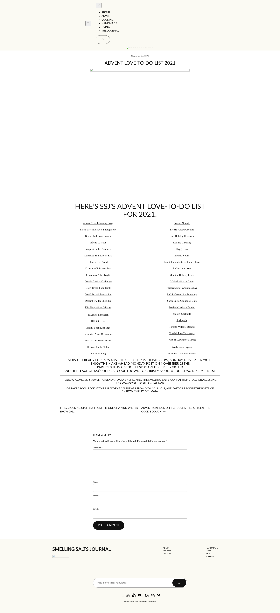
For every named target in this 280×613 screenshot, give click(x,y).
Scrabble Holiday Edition (182, 307)
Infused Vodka (182, 255)
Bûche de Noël (98, 242)
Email (96, 496)
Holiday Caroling (182, 242)
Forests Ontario (182, 223)
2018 (162, 388)
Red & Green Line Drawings (182, 294)
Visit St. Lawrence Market (182, 339)
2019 (155, 388)
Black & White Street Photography (98, 229)
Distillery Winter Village (98, 307)
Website (96, 509)
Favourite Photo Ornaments (98, 334)
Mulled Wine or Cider (181, 281)
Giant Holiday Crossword (182, 236)
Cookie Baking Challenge (98, 281)
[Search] (179, 583)
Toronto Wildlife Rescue (182, 326)
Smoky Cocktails (182, 313)
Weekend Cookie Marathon (182, 353)
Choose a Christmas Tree (98, 268)
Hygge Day (182, 249)
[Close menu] (99, 5)
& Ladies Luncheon (98, 314)
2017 (176, 388)
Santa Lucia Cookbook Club (182, 300)
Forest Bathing (98, 353)
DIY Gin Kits (98, 321)
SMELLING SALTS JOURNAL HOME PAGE (172, 380)
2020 (148, 388)
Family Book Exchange (98, 327)
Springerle (181, 320)
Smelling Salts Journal (81, 549)
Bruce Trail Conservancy (98, 236)
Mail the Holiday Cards (182, 275)
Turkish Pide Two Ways (182, 333)
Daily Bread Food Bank (98, 287)
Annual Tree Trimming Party (98, 223)
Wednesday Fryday (182, 347)
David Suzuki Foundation (98, 294)
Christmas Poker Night (98, 275)
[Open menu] (88, 23)
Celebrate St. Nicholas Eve (98, 255)
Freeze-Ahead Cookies (182, 229)
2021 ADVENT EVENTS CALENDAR (143, 383)
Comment (98, 448)
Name (96, 482)
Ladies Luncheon (182, 268)
